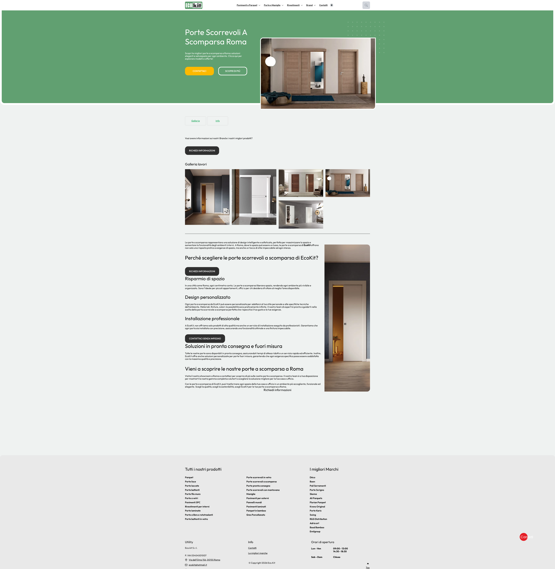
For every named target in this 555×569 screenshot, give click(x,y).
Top (368, 567)
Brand (309, 5)
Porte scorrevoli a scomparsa (261, 481)
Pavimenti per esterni (257, 498)
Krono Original (317, 506)
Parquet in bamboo (256, 510)
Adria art (314, 523)
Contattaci (199, 71)
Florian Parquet (318, 502)
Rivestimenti (293, 5)
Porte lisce (190, 481)
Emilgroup (315, 531)
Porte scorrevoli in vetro (258, 477)
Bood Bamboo (317, 527)
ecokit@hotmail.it (198, 565)
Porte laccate (192, 485)
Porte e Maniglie (272, 5)
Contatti (323, 5)
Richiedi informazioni (202, 150)
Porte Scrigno (317, 489)
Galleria (195, 120)
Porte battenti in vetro (196, 519)
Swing (313, 514)
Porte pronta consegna (258, 485)
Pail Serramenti (318, 485)
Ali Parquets (316, 498)
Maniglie (250, 494)
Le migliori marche (258, 553)
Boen (312, 481)
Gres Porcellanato (255, 514)
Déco (312, 477)
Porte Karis (315, 510)
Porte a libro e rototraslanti (199, 514)
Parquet (189, 477)
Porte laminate (193, 510)
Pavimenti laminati (256, 506)
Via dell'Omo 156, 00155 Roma (204, 559)
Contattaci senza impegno (205, 338)
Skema (313, 494)
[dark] (331, 5)
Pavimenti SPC (192, 502)
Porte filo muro (192, 494)
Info (218, 120)
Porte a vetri (191, 498)
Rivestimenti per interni (197, 506)
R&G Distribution (318, 519)
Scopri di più (232, 71)
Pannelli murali (254, 502)
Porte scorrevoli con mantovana (263, 489)
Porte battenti (192, 489)
